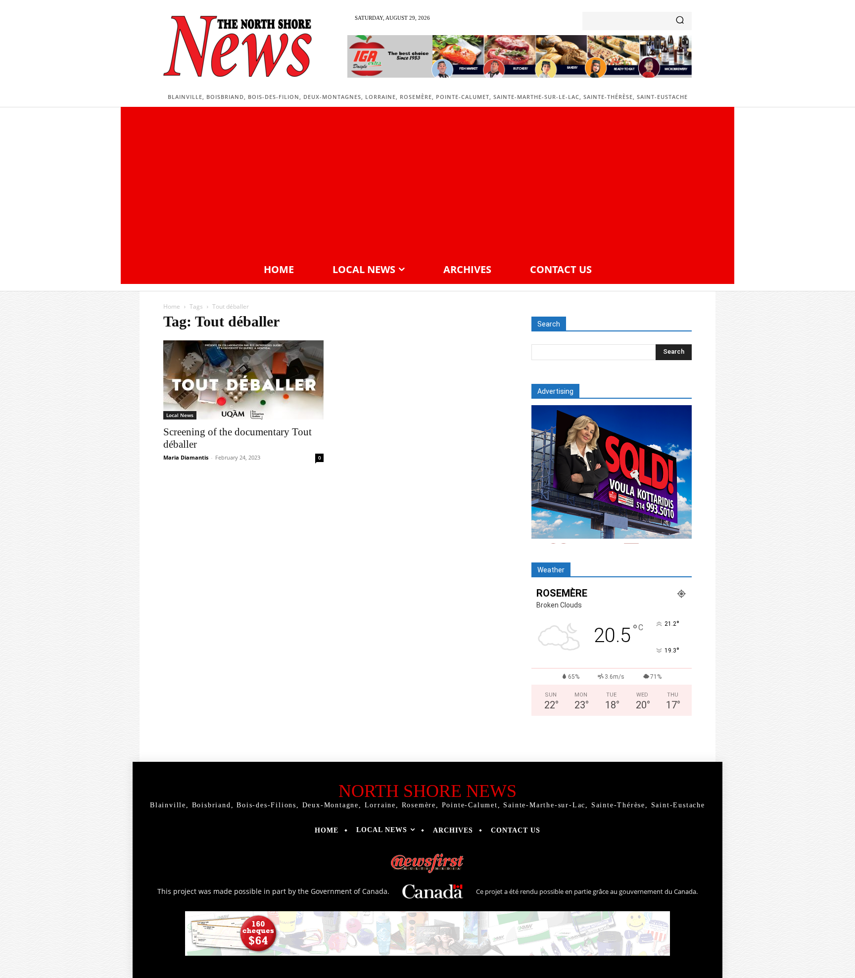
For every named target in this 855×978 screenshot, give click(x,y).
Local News (179, 415)
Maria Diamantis (185, 457)
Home (171, 306)
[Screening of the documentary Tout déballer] (243, 379)
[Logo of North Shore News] (237, 46)
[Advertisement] (427, 183)
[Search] (680, 21)
